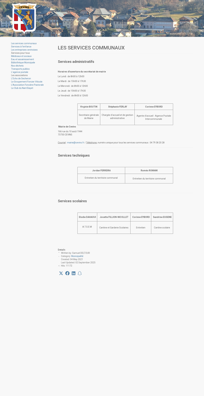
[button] (20, 53)
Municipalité (77, 256)
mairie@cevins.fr (75, 142)
